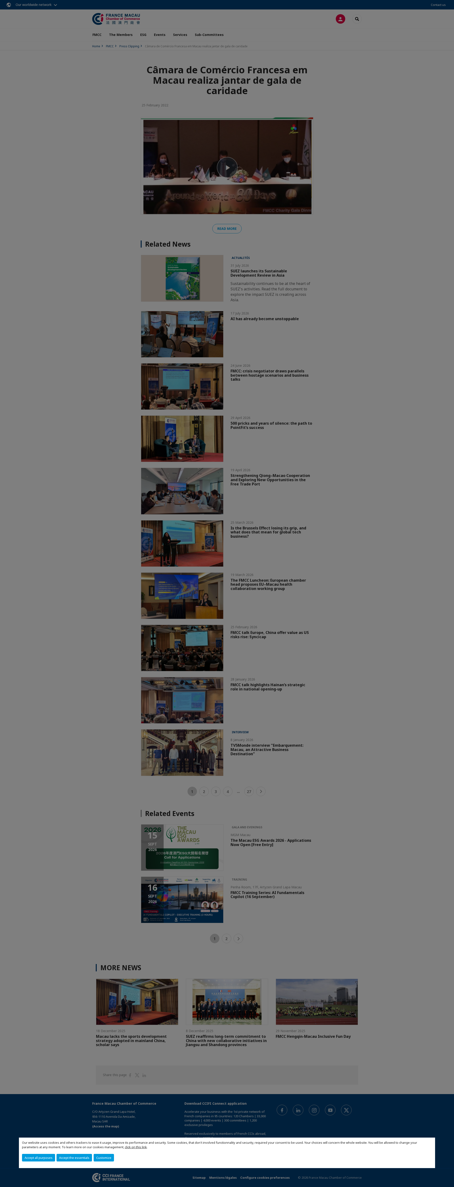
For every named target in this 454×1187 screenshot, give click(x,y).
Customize (103, 1158)
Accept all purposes (38, 1158)
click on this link (136, 1147)
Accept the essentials (74, 1158)
